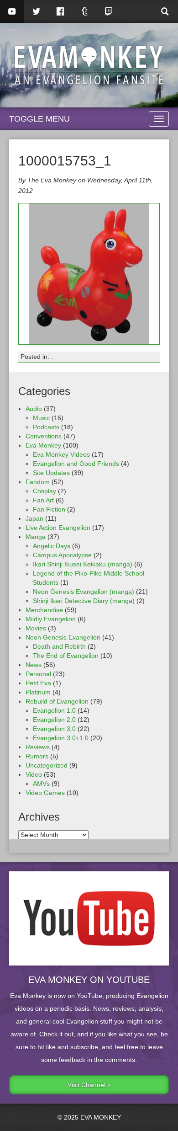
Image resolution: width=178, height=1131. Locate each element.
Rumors (37, 756)
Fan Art (43, 500)
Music (41, 417)
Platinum (38, 692)
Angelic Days (51, 545)
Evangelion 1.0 (54, 710)
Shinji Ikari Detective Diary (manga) (84, 600)
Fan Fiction (49, 509)
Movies (36, 628)
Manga (36, 536)
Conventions (44, 436)
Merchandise (44, 610)
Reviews (38, 747)
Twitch (109, 11)
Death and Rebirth (59, 646)
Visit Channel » (89, 1084)
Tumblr (85, 11)
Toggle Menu (39, 118)
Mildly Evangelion (51, 619)
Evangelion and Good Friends (76, 463)
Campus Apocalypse (62, 555)
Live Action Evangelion (58, 527)
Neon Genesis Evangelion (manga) (83, 591)
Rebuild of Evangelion (57, 701)
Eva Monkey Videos (61, 454)
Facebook (60, 11)
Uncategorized (47, 765)
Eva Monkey (43, 445)
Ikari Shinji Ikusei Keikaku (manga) (82, 564)
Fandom (38, 481)
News (34, 664)
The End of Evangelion (66, 655)
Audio (34, 408)
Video (34, 774)
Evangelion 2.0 (54, 719)
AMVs (41, 783)
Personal (38, 674)
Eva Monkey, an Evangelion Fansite (89, 65)
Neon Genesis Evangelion (63, 637)
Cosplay (44, 491)
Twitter (36, 11)
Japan (34, 518)
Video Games (45, 792)
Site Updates (51, 472)
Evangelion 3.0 (54, 728)
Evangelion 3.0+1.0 (61, 738)
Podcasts (46, 427)
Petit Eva (38, 683)
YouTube (12, 11)
